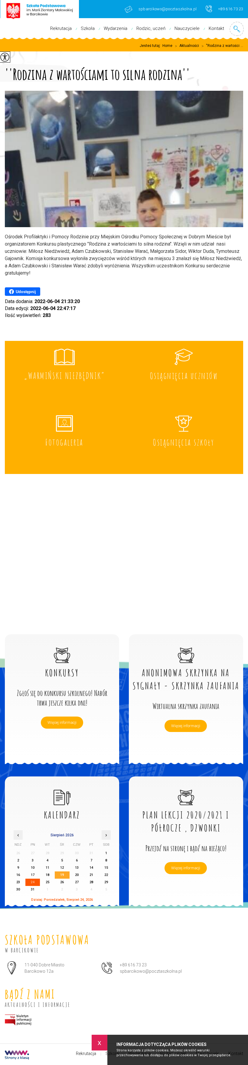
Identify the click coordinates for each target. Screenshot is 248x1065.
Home (167, 45)
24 (32, 882)
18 (47, 875)
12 (62, 868)
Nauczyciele (187, 28)
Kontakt (216, 28)
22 (106, 875)
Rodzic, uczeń (150, 28)
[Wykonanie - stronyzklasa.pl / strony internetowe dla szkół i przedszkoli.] (17, 1055)
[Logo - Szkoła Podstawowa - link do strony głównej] (39, 10)
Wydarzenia (115, 28)
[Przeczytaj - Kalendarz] (62, 790)
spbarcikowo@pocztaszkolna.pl (168, 9)
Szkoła (88, 28)
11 (47, 868)
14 (91, 868)
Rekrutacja (61, 28)
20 (77, 875)
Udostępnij (26, 291)
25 (47, 882)
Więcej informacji (62, 722)
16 (18, 875)
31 (32, 889)
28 (91, 882)
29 (106, 882)
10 (32, 868)
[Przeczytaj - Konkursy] (62, 648)
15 (106, 868)
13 (77, 868)
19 (62, 875)
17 (32, 875)
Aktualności (187, 46)
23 (18, 882)
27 (77, 882)
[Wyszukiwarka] (237, 28)
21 (91, 875)
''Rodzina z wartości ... (222, 46)
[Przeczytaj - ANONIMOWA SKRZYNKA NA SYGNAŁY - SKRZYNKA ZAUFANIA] (186, 648)
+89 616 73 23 (230, 9)
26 (62, 882)
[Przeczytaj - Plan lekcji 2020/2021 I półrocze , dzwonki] (186, 790)
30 (18, 889)
